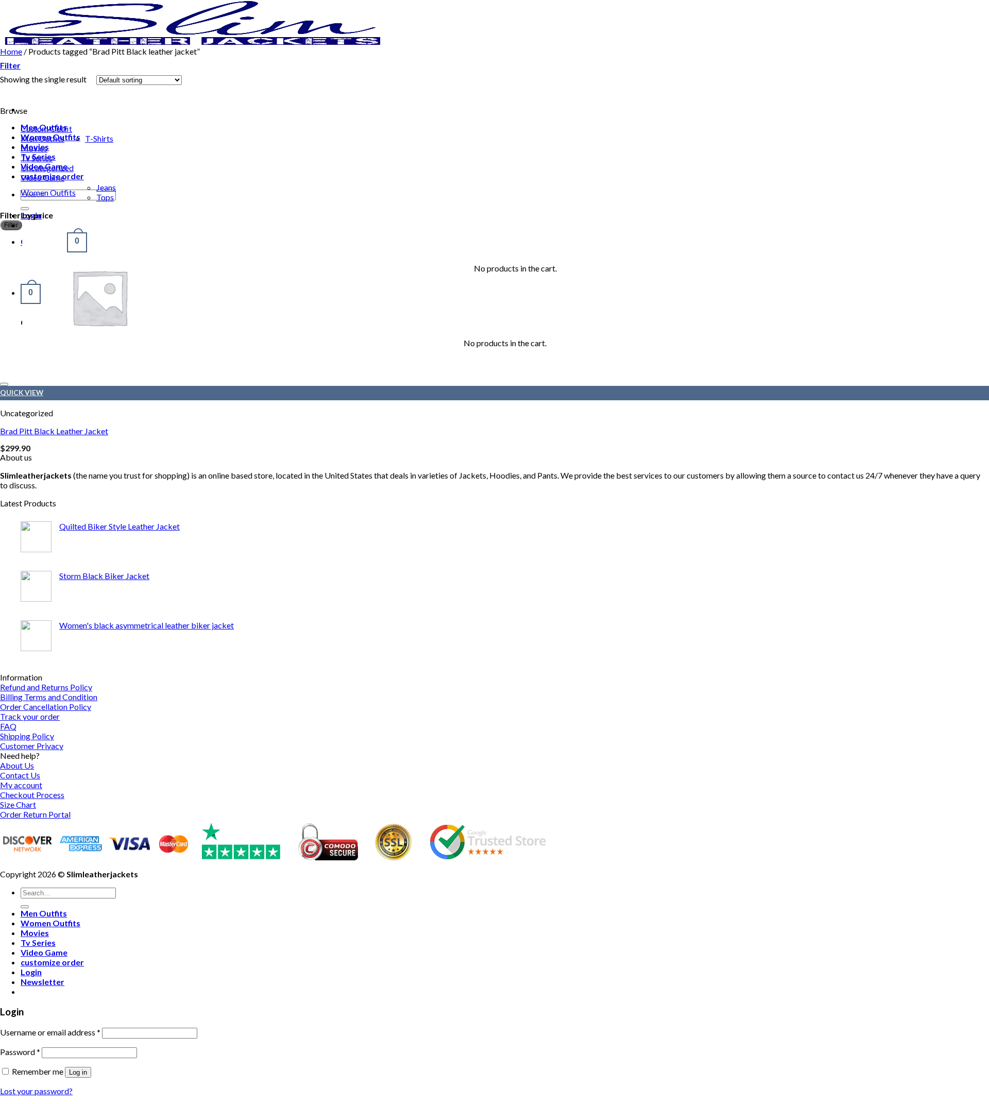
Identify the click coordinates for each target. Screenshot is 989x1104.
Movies (34, 148)
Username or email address (50, 1032)
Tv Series (37, 158)
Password (20, 1052)
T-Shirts (99, 138)
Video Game (42, 177)
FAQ (8, 726)
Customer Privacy (31, 746)
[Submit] (25, 208)
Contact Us (20, 775)
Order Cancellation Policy (45, 706)
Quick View (21, 392)
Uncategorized (47, 168)
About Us (17, 765)
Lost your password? (36, 1091)
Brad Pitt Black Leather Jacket (54, 431)
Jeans (106, 187)
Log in (78, 1072)
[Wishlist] (4, 384)
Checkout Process (32, 795)
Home (11, 51)
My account (21, 785)
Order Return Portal (35, 814)
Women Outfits (48, 192)
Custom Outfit (46, 128)
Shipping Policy (27, 736)
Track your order (30, 716)
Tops (105, 197)
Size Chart (18, 804)
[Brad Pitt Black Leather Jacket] (99, 371)
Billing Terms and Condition (48, 697)
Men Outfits (42, 138)
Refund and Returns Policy (46, 687)
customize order (52, 962)
